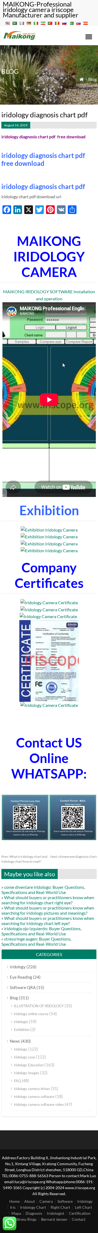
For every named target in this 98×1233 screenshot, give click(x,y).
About (29, 1201)
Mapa (16, 1213)
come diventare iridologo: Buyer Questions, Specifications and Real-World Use (43, 889)
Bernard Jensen (54, 1219)
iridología (21, 1022)
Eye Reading (21, 977)
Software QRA (23, 987)
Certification (79, 1213)
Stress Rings (26, 1219)
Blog (92, 79)
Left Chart (83, 1207)
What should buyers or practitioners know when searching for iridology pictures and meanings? (47, 910)
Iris (13, 1207)
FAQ (17, 1081)
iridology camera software (34, 1096)
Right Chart (60, 1207)
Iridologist (55, 1213)
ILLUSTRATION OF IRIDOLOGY (39, 1006)
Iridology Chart (33, 1207)
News (15, 1041)
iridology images (26, 1073)
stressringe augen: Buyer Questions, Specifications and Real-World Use (36, 941)
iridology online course (31, 1014)
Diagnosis (34, 1213)
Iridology (85, 1201)
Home (14, 1201)
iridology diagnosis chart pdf (43, 186)
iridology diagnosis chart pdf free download (43, 159)
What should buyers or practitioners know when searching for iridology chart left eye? (47, 920)
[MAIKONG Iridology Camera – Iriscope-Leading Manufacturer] (20, 39)
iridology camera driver (32, 1088)
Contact (78, 1219)
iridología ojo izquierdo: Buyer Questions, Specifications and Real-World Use (41, 931)
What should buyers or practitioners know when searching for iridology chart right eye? (47, 900)
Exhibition (21, 1029)
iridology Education (29, 1065)
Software (65, 1201)
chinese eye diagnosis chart (73, 856)
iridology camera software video (39, 1104)
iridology (18, 966)
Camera (46, 1201)
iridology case (24, 1057)
